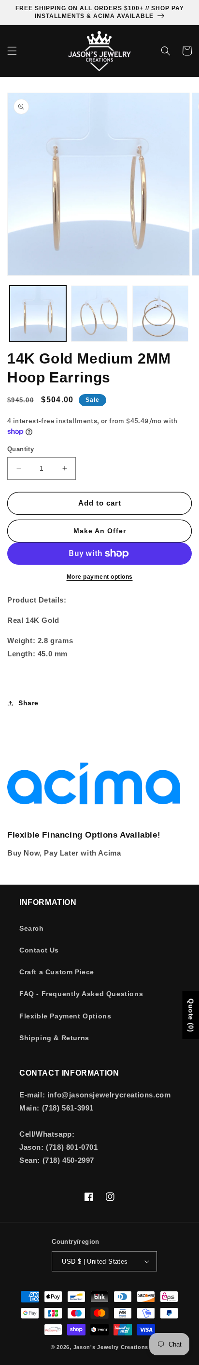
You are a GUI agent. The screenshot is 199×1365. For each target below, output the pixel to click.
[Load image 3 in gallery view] (160, 314)
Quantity (20, 449)
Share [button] (28, 703)
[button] (12, 51)
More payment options (100, 576)
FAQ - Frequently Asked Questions (81, 994)
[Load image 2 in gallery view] (99, 314)
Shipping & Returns (54, 1038)
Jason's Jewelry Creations (111, 1347)
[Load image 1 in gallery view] (38, 314)
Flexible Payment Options (65, 1016)
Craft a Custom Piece (56, 972)
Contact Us (39, 950)
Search (31, 928)
